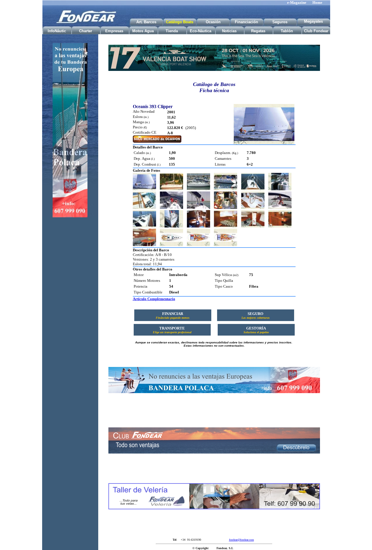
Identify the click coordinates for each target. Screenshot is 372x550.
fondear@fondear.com (241, 539)
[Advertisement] (70, 313)
